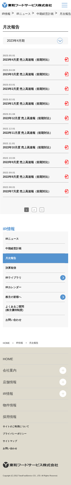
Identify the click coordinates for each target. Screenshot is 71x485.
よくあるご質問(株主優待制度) (14, 308)
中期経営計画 (45, 13)
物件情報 (9, 405)
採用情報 (9, 417)
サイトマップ (10, 441)
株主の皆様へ (13, 296)
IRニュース (23, 13)
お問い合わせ (13, 319)
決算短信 (10, 267)
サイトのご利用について (16, 426)
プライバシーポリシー (15, 433)
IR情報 (6, 13)
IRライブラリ (13, 277)
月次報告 (10, 258)
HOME (8, 359)
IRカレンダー (13, 287)
